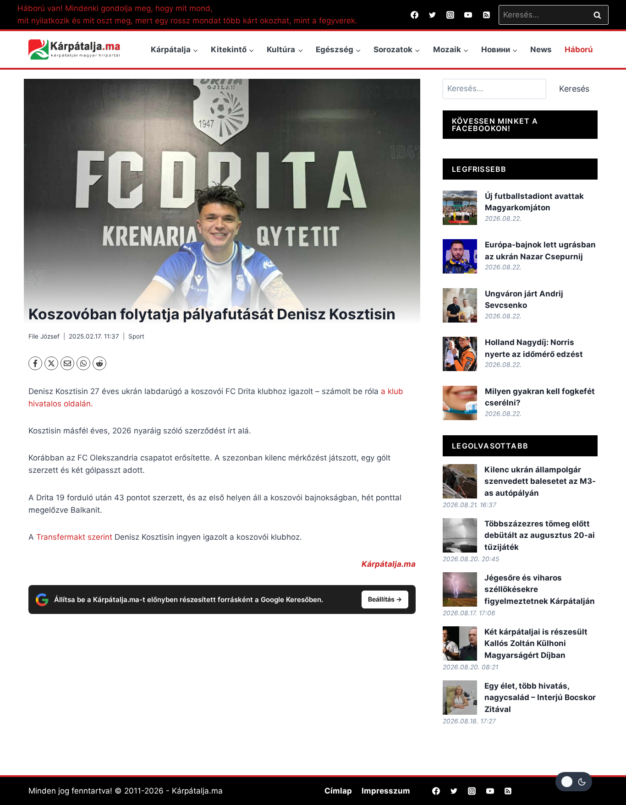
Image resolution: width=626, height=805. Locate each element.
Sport (136, 336)
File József (44, 336)
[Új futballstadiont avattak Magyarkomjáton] (460, 208)
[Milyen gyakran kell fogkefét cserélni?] (460, 403)
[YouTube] (468, 14)
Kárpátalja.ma (389, 564)
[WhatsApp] (83, 363)
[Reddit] (99, 363)
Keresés (574, 88)
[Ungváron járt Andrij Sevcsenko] (460, 305)
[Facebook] (415, 14)
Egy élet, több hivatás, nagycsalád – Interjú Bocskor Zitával (540, 697)
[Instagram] (450, 14)
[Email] (67, 363)
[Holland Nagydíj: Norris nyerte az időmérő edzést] (460, 354)
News (541, 49)
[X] (51, 363)
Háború (579, 49)
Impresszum (386, 790)
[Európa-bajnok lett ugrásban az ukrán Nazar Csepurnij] (460, 256)
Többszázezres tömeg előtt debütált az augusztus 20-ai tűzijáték (539, 535)
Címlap (338, 790)
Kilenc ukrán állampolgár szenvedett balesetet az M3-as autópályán (540, 481)
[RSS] (486, 14)
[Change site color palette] (573, 781)
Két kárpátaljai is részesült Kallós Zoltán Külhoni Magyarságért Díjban (536, 643)
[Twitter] (432, 14)
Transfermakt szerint (75, 537)
